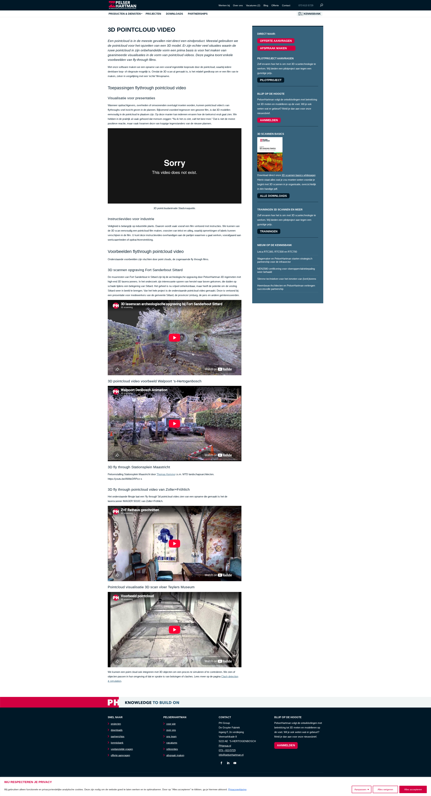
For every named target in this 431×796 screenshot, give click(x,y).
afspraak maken (175, 755)
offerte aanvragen (120, 755)
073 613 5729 (306, 5)
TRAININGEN (269, 231)
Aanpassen (360, 789)
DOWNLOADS (174, 14)
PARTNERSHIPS (198, 14)
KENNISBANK (312, 14)
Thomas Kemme (166, 474)
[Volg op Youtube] (235, 763)
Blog (265, 5)
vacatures (171, 742)
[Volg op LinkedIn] (228, 763)
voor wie (171, 723)
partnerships (117, 736)
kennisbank (117, 742)
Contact (286, 5)
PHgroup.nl (225, 745)
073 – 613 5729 (227, 750)
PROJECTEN (153, 14)
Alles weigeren (385, 789)
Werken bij (224, 5)
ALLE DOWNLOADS (273, 195)
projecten (116, 723)
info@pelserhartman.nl (231, 754)
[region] (215, 786)
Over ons (238, 5)
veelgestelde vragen (122, 749)
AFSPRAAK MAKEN (276, 48)
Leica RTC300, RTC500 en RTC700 (277, 251)
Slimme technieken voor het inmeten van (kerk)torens (286, 278)
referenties (172, 749)
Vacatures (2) (253, 5)
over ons (171, 730)
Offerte (275, 5)
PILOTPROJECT (270, 80)
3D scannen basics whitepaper (298, 175)
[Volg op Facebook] (221, 763)
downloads (117, 730)
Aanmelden (286, 745)
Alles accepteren (413, 789)
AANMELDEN (269, 120)
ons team (171, 736)
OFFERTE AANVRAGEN (276, 40)
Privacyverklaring (237, 789)
